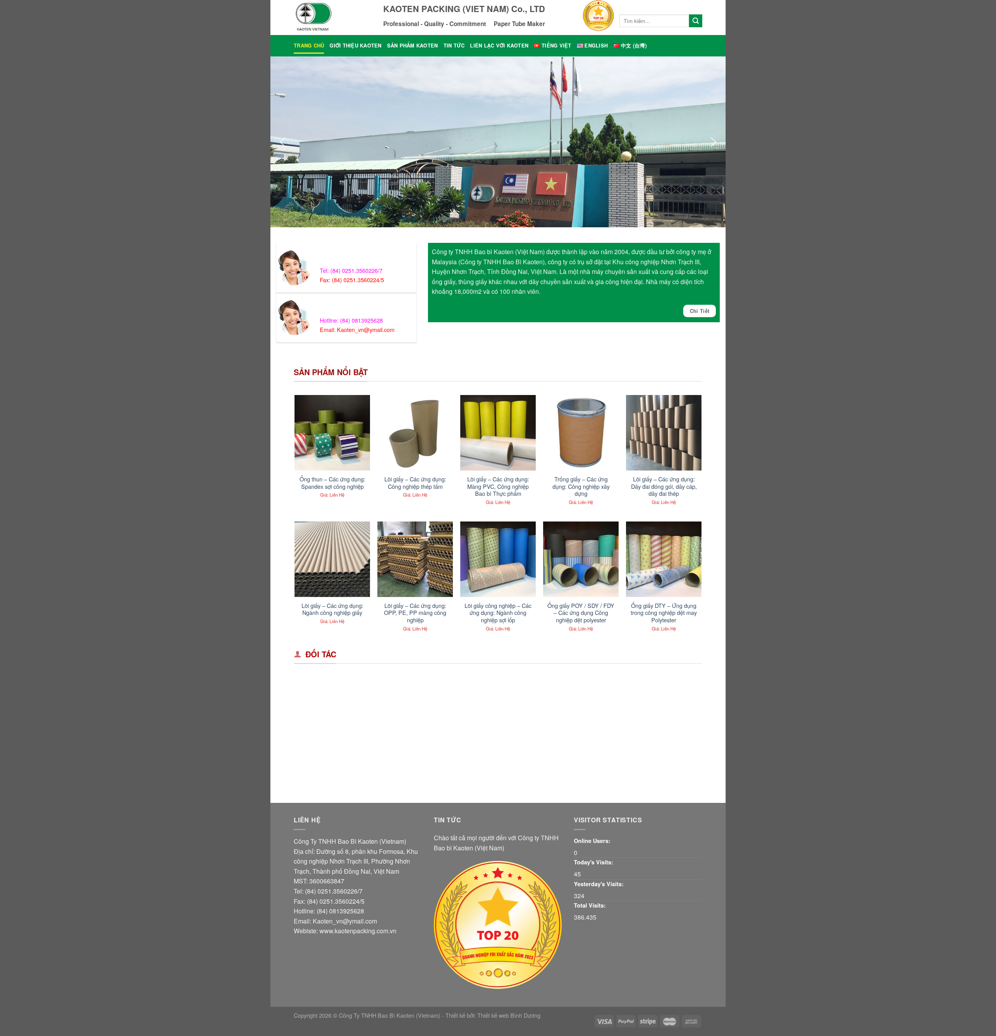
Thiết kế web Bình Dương (508, 1015)
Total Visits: (590, 905)
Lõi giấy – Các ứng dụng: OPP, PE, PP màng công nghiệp (415, 613)
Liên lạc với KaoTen (499, 45)
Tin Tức (454, 45)
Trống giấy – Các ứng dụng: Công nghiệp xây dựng (581, 486)
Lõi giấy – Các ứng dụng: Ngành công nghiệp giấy (332, 609)
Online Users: (592, 841)
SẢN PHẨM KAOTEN (412, 45)
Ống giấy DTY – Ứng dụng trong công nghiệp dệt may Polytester (664, 613)
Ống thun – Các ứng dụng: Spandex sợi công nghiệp (332, 483)
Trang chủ (309, 45)
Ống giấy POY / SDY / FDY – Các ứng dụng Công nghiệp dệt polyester (580, 613)
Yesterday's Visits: (599, 884)
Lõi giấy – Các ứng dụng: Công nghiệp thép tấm (415, 483)
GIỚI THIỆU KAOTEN (355, 45)
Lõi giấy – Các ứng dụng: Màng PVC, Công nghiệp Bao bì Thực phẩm (498, 486)
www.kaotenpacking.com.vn (357, 930)
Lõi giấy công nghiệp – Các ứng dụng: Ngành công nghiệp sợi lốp (498, 613)
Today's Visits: (593, 862)
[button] (282, 142)
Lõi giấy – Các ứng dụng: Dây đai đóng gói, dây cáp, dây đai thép (664, 486)
